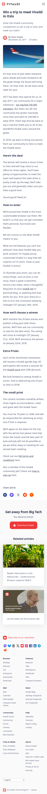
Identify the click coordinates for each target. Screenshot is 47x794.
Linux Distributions (11, 753)
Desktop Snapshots (34, 695)
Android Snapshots (34, 699)
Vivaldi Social (8, 716)
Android (6, 666)
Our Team (30, 749)
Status (34, 790)
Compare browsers (33, 680)
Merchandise (8, 734)
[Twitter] (17, 645)
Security (29, 770)
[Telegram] (39, 645)
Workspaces (31, 670)
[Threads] (13, 645)
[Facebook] (30, 645)
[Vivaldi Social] (5, 645)
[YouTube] (22, 645)
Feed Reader (8, 699)
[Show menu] (43, 4)
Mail (5, 692)
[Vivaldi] (11, 4)
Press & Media (9, 746)
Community (8, 720)
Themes (6, 727)
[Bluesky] (9, 645)
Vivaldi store (13, 369)
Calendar (7, 695)
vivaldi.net (28, 288)
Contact (29, 727)
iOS (4, 670)
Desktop (6, 662)
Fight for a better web (35, 757)
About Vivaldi (31, 746)
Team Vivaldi (17, 37)
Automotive (8, 677)
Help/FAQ (29, 716)
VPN (27, 677)
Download (7, 680)
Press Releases (9, 749)
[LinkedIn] (34, 645)
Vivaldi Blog (30, 692)
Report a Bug (31, 724)
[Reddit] (5, 649)
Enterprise (7, 673)
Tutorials (29, 720)
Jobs (27, 753)
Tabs (27, 666)
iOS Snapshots (32, 703)
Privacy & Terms (32, 766)
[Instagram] (26, 645)
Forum (5, 724)
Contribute (7, 731)
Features (29, 662)
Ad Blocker (30, 673)
